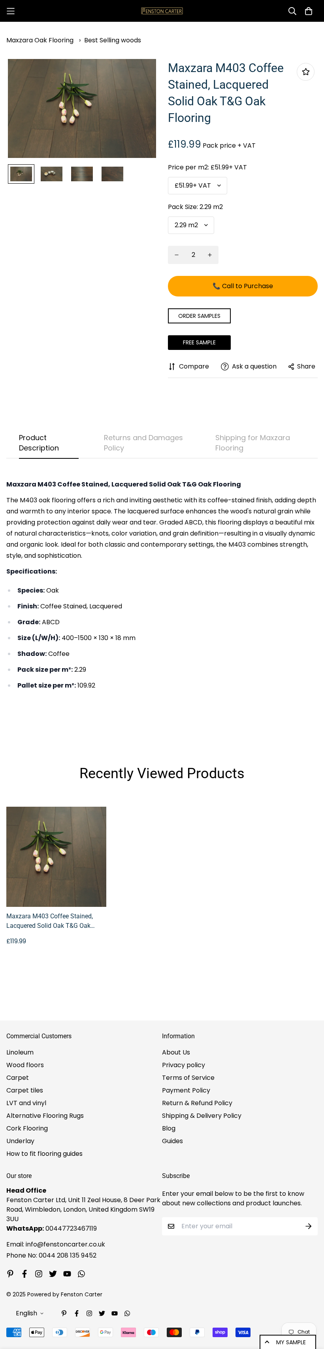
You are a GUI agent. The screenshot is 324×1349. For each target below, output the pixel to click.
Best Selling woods (112, 40)
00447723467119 (71, 1228)
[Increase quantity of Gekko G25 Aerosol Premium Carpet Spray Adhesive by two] (210, 255)
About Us (176, 1052)
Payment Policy (186, 1090)
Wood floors (25, 1065)
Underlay (20, 1141)
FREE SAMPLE (199, 342)
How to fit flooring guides (44, 1153)
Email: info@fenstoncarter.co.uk (55, 1244)
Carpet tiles (24, 1090)
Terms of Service (188, 1077)
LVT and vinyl (26, 1103)
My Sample (291, 1342)
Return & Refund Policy (197, 1103)
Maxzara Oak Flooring (39, 40)
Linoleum (20, 1052)
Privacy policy (183, 1065)
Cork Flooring (27, 1128)
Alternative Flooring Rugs (45, 1115)
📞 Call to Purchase (243, 286)
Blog (168, 1128)
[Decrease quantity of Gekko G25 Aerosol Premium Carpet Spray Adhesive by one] (176, 255)
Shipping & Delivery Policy (201, 1115)
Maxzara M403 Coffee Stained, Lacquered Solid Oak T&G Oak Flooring (49, 921)
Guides (172, 1141)
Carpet (17, 1077)
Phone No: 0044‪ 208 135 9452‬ (51, 1255)
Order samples (199, 316)
